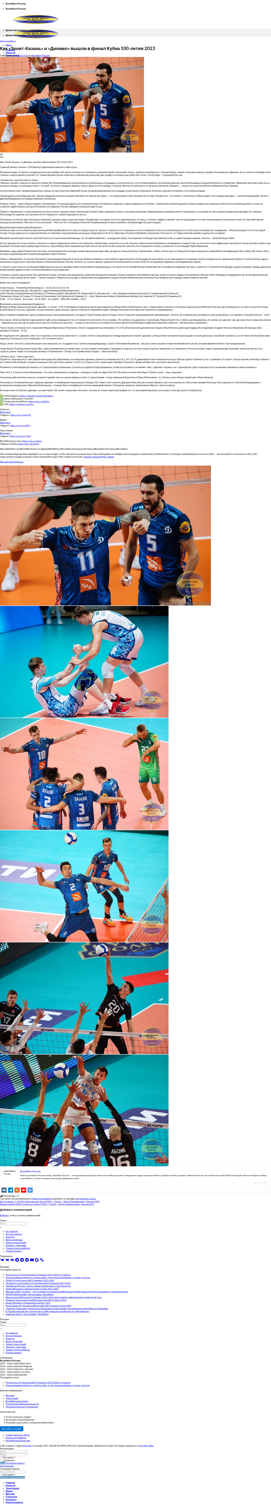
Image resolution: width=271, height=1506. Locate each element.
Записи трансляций (16, 1242)
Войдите (4, 1215)
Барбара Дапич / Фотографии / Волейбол (27, 1314)
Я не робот (9, 1457)
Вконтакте (5, 412)
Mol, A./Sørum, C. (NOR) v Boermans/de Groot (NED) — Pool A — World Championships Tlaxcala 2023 (49, 1201)
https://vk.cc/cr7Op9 (20, 436)
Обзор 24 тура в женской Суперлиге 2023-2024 (30, 1280)
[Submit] (1, 1227)
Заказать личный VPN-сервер (98, 456)
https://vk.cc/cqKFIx (20, 425)
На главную (12, 1231)
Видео (9, 1491)
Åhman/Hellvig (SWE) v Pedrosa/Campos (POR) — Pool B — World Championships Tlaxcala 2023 (47, 1204)
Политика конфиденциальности (22, 1404)
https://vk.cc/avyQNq (28, 443)
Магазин (10, 1395)
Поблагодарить (14, 1251)
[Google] (30, 1190)
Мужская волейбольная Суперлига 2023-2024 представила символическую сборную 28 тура (54, 1297)
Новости (10, 52)
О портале (11, 1496)
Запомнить (9, 1460)
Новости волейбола (8, 41)
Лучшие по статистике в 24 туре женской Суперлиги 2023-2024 (38, 1283)
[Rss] (17, 1190)
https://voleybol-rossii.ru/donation (36, 395)
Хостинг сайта (146, 1445)
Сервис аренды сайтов (18, 1435)
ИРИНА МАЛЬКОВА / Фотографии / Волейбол (29, 1294)
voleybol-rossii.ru (260, 1182)
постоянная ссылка (85, 1198)
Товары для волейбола (18, 1248)
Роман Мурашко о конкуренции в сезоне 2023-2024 (32, 1288)
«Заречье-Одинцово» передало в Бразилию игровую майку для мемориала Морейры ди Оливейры (57, 1308)
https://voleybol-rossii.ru (21, 404)
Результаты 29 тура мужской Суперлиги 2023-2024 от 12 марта (38, 1274)
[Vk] (4, 1190)
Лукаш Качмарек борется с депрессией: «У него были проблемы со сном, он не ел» (48, 1277)
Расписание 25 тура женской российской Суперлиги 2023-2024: (38, 1305)
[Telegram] (10, 1190)
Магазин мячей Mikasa (11, 461)
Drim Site (26, 1445)
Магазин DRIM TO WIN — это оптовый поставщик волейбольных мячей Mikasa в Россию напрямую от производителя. (67, 1291)
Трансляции (12, 1398)
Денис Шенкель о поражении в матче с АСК (28, 1303)
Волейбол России (40, 55)
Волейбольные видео (17, 1401)
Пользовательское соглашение (22, 1406)
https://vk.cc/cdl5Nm (38, 401)
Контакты (11, 1499)
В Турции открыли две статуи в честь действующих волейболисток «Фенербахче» (48, 1311)
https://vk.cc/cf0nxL (32, 441)
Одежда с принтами (16, 1245)
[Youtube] (23, 1190)
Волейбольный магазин (18, 1440)
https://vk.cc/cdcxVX (20, 415)
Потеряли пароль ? (15, 1463)
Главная (10, 1482)
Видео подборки (14, 1239)
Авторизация (7, 1466)
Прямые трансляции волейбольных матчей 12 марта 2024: (36, 1300)
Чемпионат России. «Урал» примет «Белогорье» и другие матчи (38, 1286)
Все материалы (14, 1234)
